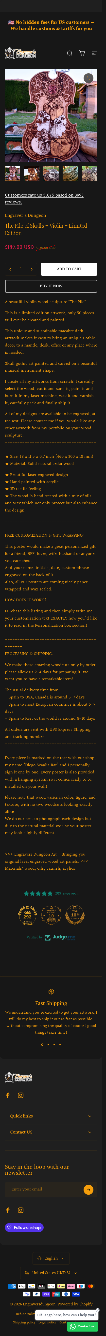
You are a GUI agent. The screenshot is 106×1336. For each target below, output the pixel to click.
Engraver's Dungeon (25, 216)
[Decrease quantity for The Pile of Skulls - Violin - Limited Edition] (10, 269)
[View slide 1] (42, 1045)
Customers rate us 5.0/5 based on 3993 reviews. (44, 198)
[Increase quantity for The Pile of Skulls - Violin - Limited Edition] (31, 269)
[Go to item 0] (12, 173)
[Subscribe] (88, 1190)
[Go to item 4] (70, 173)
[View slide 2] (48, 1045)
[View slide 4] (60, 1045)
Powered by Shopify (75, 1304)
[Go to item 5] (89, 173)
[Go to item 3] (51, 173)
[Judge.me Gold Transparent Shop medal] (27, 915)
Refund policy (26, 1314)
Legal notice (47, 1322)
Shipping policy (24, 1322)
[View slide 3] (54, 1045)
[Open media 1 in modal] (88, 78)
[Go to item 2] (31, 173)
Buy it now (51, 286)
